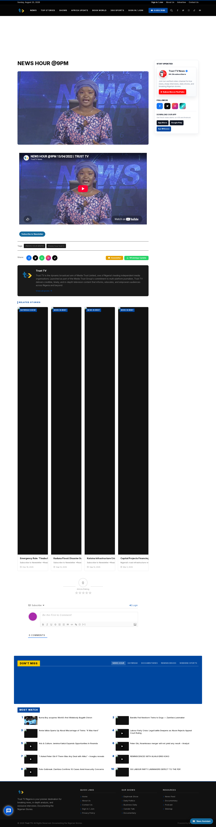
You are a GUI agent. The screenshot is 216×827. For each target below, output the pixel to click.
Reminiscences (168, 663)
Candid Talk (129, 809)
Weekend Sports (188, 663)
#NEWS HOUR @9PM (34, 246)
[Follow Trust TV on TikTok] (194, 10)
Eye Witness (164, 129)
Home (84, 796)
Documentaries (149, 663)
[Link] (76, 624)
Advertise (181, 2)
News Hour (118, 663)
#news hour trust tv (56, 246)
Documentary (130, 813)
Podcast (169, 805)
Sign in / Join (157, 2)
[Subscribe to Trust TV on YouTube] (200, 10)
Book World (99, 10)
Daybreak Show (131, 796)
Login (135, 605)
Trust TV (29, 823)
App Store (162, 123)
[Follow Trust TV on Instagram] (189, 10)
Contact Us (194, 2)
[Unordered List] (64, 624)
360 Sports (117, 10)
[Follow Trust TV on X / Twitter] (183, 10)
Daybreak (133, 663)
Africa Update (79, 10)
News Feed (170, 796)
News (33, 10)
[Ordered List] (59, 624)
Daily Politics (129, 800)
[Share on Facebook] (29, 258)
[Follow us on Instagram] (48, 258)
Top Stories (48, 10)
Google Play (176, 123)
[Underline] (51, 624)
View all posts (43, 291)
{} (80, 624)
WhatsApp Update (137, 258)
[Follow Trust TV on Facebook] (177, 10)
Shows (63, 10)
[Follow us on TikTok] (54, 258)
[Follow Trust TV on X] (167, 106)
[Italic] (47, 624)
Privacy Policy (88, 813)
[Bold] (43, 624)
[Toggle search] (171, 10)
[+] (84, 624)
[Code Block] (72, 624)
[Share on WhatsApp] (42, 258)
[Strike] (55, 624)
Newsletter (116, 258)
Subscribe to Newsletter (32, 234)
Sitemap (169, 809)
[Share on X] (35, 258)
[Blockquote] (68, 624)
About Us (170, 2)
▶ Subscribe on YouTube (172, 92)
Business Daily (130, 805)
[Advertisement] (108, 38)
